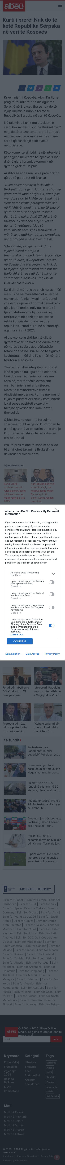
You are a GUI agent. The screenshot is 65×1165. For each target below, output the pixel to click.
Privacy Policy (52, 653)
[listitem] (32, 573)
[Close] (58, 511)
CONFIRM (19, 641)
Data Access (32, 653)
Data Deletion (12, 653)
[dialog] (32, 582)
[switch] (51, 582)
